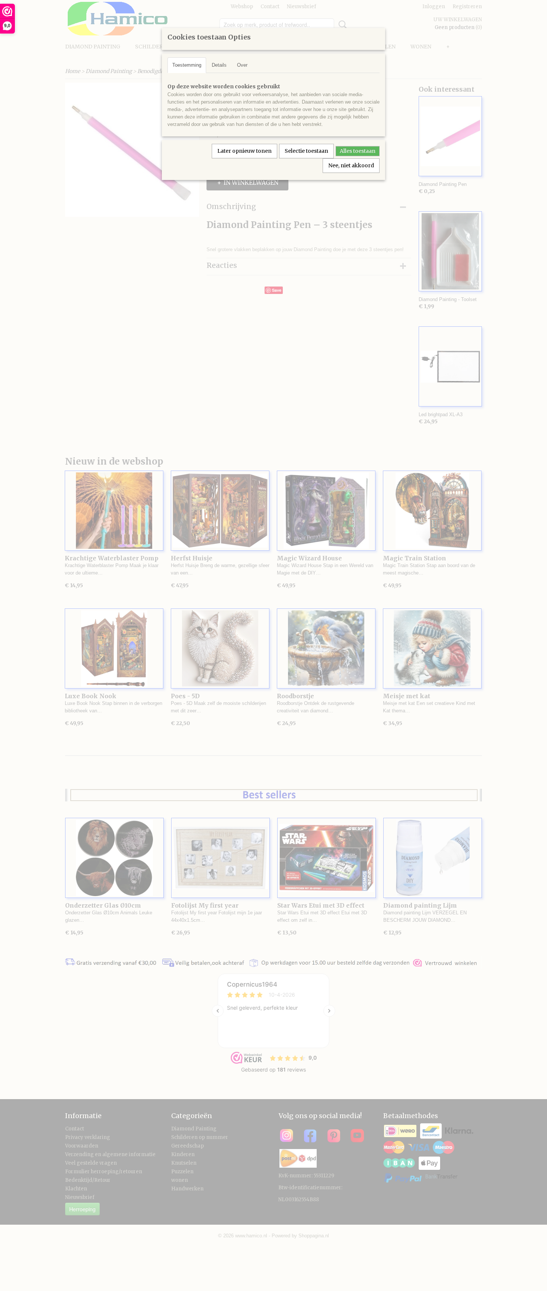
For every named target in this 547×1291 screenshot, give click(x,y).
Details (219, 65)
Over (242, 65)
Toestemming (186, 65)
